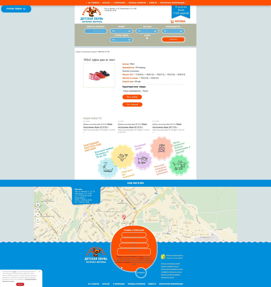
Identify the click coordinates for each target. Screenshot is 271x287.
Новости (153, 3)
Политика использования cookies (170, 263)
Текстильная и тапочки (89, 51)
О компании (119, 3)
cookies (14, 271)
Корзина (180, 21)
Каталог (106, 3)
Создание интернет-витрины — (175, 255)
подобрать (173, 39)
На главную (93, 3)
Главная (78, 51)
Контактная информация (172, 3)
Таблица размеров (137, 3)
